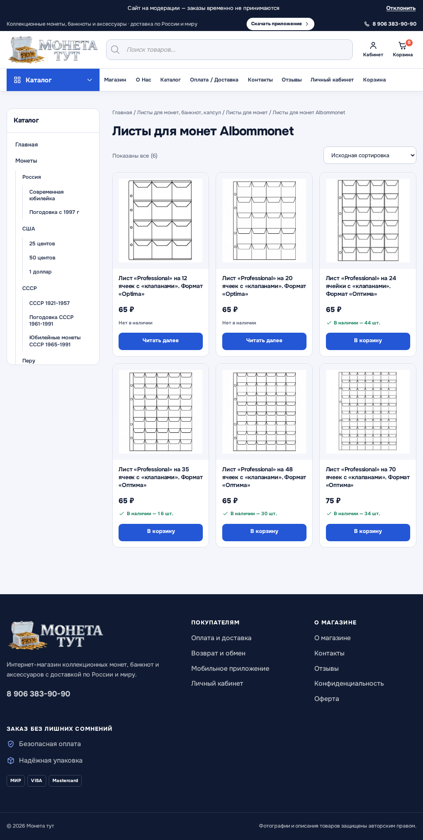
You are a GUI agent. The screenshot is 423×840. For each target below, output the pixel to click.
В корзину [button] (368, 340)
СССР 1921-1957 (49, 303)
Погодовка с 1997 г (54, 212)
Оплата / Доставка (214, 80)
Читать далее (161, 340)
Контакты (260, 80)
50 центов (42, 257)
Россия (31, 177)
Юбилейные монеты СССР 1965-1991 (55, 341)
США (28, 229)
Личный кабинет (332, 80)
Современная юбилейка (46, 195)
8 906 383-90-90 (38, 694)
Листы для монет (247, 112)
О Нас (143, 80)
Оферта (326, 698)
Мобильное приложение (230, 668)
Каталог (170, 80)
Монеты (26, 160)
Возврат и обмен (218, 653)
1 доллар (40, 272)
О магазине (332, 638)
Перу (28, 361)
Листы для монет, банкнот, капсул (179, 112)
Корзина (374, 80)
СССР (29, 288)
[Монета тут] (53, 50)
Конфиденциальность (349, 683)
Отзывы (292, 80)
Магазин (115, 80)
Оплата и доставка (221, 638)
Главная (26, 144)
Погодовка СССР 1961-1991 (51, 321)
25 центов (42, 243)
